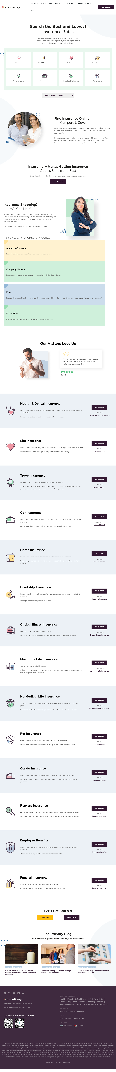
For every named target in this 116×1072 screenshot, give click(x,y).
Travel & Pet (68, 3)
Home (62, 1002)
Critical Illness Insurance (99, 635)
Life (42, 3)
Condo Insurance (99, 780)
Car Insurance (99, 524)
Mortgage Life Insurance (99, 671)
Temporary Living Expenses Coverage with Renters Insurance (56, 972)
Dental (70, 999)
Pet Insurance (99, 744)
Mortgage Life (102, 1004)
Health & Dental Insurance (99, 415)
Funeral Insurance (99, 888)
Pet (68, 1002)
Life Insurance (99, 451)
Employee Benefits (99, 852)
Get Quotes (106, 7)
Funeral (100, 1002)
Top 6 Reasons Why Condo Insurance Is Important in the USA (93, 972)
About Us (69, 1011)
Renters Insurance (99, 816)
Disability (91, 1002)
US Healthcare (83, 3)
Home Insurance (99, 562)
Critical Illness (80, 999)
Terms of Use (78, 1018)
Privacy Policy (65, 1018)
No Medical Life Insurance (99, 708)
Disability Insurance (99, 599)
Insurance (9, 967)
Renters (82, 1002)
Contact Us (44, 917)
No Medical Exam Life (85, 1004)
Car (102, 999)
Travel (96, 999)
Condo (74, 1002)
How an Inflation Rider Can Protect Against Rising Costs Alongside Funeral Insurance (20, 972)
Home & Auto (53, 3)
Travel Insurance (99, 487)
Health (33, 3)
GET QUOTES (99, 407)
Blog (32, 11)
